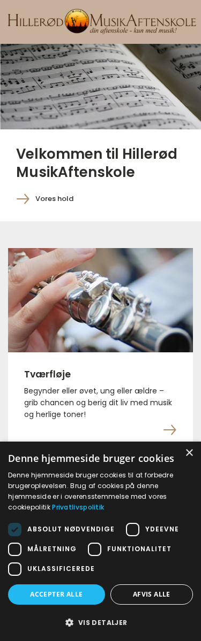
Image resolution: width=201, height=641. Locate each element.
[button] (100, 622)
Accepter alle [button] (56, 594)
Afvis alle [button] (151, 594)
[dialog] (100, 541)
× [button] (189, 453)
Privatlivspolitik (78, 507)
